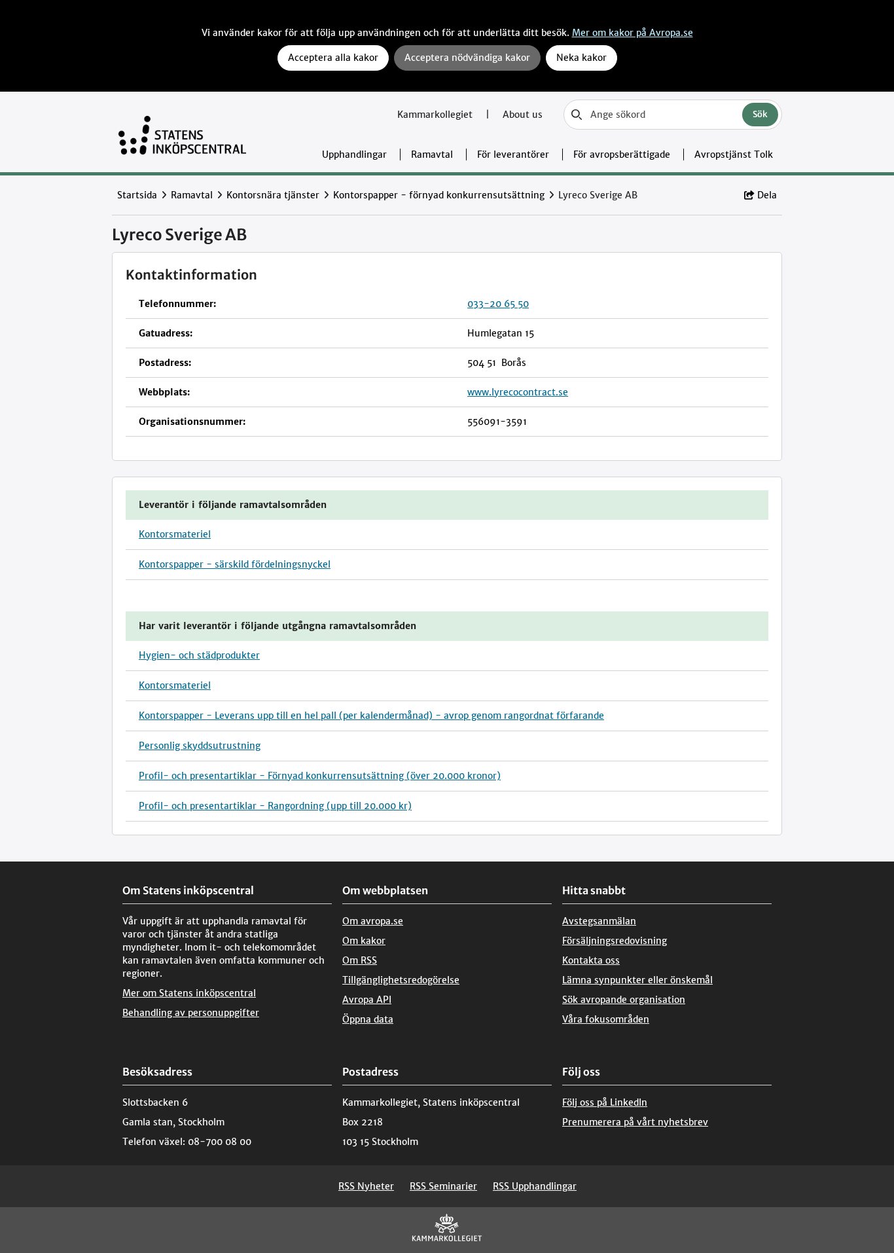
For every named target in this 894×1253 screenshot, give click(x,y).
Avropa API (366, 1000)
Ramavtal (432, 154)
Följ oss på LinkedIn (604, 1102)
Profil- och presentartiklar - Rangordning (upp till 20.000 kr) (275, 806)
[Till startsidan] (182, 131)
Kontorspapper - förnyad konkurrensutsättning (439, 195)
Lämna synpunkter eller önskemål (637, 980)
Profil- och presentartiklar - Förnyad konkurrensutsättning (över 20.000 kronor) (320, 776)
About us (523, 114)
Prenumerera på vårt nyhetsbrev (635, 1122)
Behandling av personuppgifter (190, 1013)
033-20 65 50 (498, 304)
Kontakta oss (591, 960)
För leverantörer (513, 154)
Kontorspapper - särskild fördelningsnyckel (235, 564)
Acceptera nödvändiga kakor (467, 58)
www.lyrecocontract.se (517, 392)
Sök (760, 114)
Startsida (137, 195)
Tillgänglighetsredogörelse (400, 980)
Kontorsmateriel (175, 534)
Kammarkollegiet (436, 114)
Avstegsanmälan (599, 921)
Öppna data (367, 1019)
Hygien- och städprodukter (199, 655)
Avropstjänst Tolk (733, 154)
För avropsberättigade (621, 154)
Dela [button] (767, 195)
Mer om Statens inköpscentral (189, 993)
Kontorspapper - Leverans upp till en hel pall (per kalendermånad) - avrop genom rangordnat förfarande (371, 715)
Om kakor (363, 941)
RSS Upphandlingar (535, 1186)
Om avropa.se (372, 921)
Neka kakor (581, 58)
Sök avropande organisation (623, 1000)
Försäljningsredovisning (614, 941)
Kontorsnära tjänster (272, 195)
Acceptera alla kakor (333, 58)
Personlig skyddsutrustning (199, 746)
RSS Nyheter (366, 1186)
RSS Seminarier (443, 1186)
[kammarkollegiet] (447, 1230)
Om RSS (359, 960)
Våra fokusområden (605, 1019)
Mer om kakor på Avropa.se (632, 33)
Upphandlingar (354, 154)
